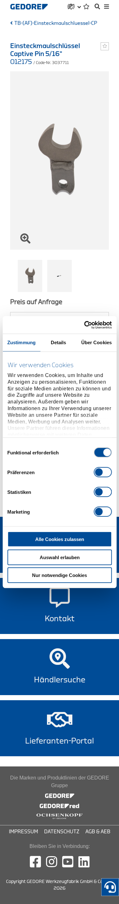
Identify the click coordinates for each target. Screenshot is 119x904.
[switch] (103, 472)
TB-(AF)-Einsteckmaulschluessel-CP (55, 23)
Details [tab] (58, 342)
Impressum (23, 831)
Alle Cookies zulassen (59, 539)
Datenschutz (61, 831)
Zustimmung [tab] (21, 342)
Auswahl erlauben (60, 557)
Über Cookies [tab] (96, 342)
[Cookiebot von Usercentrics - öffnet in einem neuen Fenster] (85, 325)
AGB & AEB (97, 831)
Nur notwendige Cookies (59, 575)
